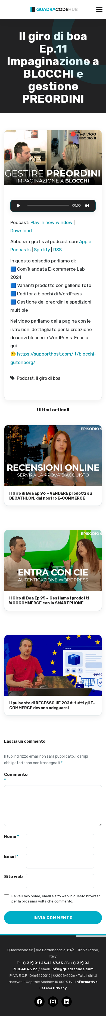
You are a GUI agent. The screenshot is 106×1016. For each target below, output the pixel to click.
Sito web (13, 876)
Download (21, 230)
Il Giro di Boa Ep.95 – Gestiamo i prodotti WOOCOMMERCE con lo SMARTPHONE (49, 600)
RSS (57, 249)
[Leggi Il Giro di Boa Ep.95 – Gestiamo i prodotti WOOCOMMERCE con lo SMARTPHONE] (53, 560)
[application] (53, 206)
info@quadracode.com (72, 969)
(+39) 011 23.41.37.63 (43, 963)
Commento (15, 777)
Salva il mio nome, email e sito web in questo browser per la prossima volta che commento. (55, 898)
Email (11, 856)
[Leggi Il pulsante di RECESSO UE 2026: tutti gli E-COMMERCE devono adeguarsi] (53, 665)
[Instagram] (53, 1001)
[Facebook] (39, 1001)
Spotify (42, 249)
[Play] (18, 205)
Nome (11, 836)
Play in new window (51, 222)
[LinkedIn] (66, 1001)
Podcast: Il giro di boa (38, 378)
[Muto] (87, 205)
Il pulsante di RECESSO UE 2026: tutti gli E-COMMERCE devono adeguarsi (52, 705)
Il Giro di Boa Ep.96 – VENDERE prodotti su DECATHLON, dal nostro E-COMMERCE (50, 496)
